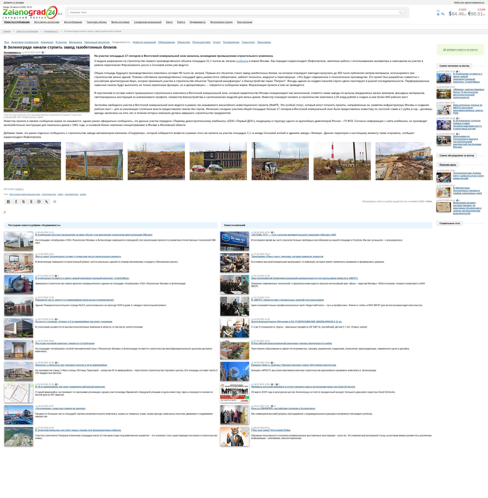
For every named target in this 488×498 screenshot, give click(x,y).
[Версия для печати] (55, 202)
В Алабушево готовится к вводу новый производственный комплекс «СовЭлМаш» (82, 278)
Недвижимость (198, 22)
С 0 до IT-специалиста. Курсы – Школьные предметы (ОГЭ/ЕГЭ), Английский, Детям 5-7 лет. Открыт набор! (309, 327)
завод (60, 194)
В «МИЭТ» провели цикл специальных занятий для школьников (287, 300)
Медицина (75, 42)
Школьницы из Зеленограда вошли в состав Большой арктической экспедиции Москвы (467, 141)
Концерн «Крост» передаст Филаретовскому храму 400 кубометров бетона (293, 365)
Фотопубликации (73, 22)
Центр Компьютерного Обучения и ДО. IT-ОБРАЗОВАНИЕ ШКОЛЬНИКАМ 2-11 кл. (296, 321)
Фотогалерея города (221, 22)
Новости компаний (144, 42)
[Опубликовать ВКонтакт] (8, 201)
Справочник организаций (147, 22)
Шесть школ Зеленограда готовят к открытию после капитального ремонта (78, 256)
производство (71, 194)
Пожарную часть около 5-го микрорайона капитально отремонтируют (74, 300)
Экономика (264, 42)
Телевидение (231, 42)
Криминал (47, 42)
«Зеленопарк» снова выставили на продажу (60, 408)
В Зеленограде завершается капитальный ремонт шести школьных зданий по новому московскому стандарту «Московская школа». (107, 262)
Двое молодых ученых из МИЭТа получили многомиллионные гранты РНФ (468, 109)
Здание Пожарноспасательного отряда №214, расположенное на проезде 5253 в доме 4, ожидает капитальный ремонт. (101, 305)
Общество (183, 42)
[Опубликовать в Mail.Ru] (39, 201)
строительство (49, 194)
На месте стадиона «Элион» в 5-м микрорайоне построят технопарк (73, 321)
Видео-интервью (120, 22)
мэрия (83, 194)
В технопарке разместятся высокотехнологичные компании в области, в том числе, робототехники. (89, 327)
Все (6, 42)
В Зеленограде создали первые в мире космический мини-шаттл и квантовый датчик (467, 124)
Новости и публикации (17, 22)
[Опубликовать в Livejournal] (46, 201)
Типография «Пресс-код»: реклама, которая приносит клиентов (287, 256)
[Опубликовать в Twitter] (23, 201)
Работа (181, 22)
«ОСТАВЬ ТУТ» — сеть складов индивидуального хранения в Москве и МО (293, 234)
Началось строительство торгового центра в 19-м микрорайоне (71, 365)
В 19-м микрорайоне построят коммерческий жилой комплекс (70, 386)
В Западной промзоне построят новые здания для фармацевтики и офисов (78, 430)
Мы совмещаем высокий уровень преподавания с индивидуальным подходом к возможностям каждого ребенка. (312, 413)
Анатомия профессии (25, 42)
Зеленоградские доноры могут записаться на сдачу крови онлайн (468, 176)
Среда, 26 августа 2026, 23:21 (17, 7)
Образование (166, 42)
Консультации (244, 22)
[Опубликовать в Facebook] (16, 201)
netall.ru (19, 189)
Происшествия (201, 42)
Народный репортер (97, 42)
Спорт (217, 42)
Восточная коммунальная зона (25, 194)
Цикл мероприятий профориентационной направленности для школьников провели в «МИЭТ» (304, 278)
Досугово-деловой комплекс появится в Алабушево (65, 343)
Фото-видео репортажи (46, 22)
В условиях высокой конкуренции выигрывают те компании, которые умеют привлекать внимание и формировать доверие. (318, 262)
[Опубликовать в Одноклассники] (31, 201)
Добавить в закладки (14, 2)
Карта (169, 22)
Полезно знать (448, 164)
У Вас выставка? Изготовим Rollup (270, 430)
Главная (7, 31)
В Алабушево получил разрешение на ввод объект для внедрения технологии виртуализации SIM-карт (93, 234)
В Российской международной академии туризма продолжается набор (291, 343)
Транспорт (248, 42)
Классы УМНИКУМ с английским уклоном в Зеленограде (283, 408)
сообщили (242, 60)
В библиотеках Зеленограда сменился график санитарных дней (467, 191)
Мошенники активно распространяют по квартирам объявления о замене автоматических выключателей (467, 208)
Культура (61, 42)
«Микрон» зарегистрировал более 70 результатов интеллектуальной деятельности (468, 93)
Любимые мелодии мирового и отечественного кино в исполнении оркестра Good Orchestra (303, 386)
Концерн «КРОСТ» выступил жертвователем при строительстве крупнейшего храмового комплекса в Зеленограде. (314, 370)
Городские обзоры (97, 22)
